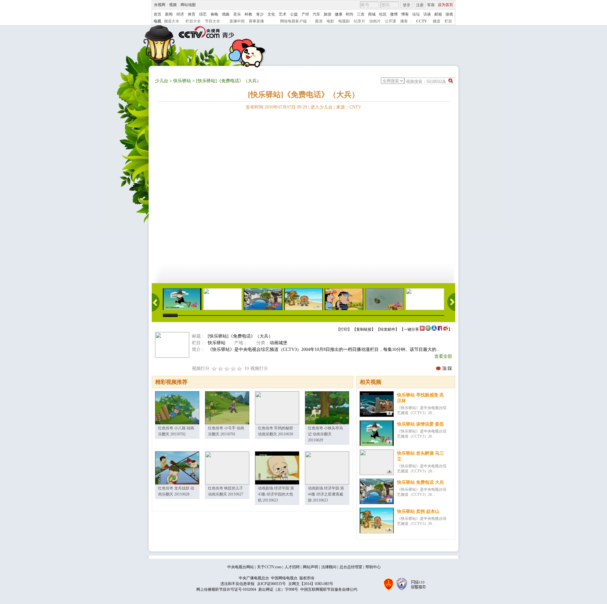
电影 (330, 21)
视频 (173, 5)
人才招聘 (292, 567)
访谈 (427, 14)
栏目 (448, 21)
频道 (436, 21)
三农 (361, 14)
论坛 (416, 14)
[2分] (214, 368)
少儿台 (161, 80)
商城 (372, 14)
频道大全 (171, 21)
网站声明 (310, 567)
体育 (191, 14)
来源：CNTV (348, 107)
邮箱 (438, 14)
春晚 (214, 14)
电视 (157, 21)
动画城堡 (278, 342)
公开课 (390, 21)
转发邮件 (387, 329)
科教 (248, 14)
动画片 (375, 21)
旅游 (327, 14)
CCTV (421, 21)
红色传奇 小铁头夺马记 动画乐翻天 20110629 (325, 434)
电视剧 (344, 21)
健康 (338, 14)
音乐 (237, 14)
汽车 (316, 14)
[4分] (221, 368)
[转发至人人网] (434, 329)
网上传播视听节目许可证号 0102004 (226, 589)
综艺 (203, 14)
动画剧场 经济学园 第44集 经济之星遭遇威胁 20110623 (326, 494)
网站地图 (188, 5)
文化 (271, 14)
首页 (157, 14)
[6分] (227, 368)
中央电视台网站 (240, 567)
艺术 (282, 14)
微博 (394, 14)
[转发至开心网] (422, 329)
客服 (431, 5)
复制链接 (363, 329)
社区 (383, 14)
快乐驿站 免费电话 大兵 (420, 482)
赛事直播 (256, 21)
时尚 (349, 14)
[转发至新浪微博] (445, 329)
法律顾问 (328, 567)
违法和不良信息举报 (237, 584)
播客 (404, 21)
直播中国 (237, 21)
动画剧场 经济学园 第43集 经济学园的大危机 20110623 (276, 494)
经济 (180, 14)
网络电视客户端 (293, 21)
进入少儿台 (321, 107)
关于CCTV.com (269, 567)
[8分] (233, 368)
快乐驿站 (182, 80)
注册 (420, 5)
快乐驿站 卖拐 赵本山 (418, 511)
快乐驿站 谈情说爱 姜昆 (420, 424)
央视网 (159, 5)
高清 (318, 21)
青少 (260, 14)
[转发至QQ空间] (428, 329)
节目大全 (212, 21)
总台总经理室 (351, 567)
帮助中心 (373, 567)
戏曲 (226, 14)
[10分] (239, 368)
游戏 (449, 14)
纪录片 (359, 21)
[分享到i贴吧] (440, 329)
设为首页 (445, 5)
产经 (305, 14)
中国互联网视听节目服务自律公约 (328, 589)
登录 (406, 5)
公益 (294, 14)
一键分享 (411, 329)
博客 (405, 14)
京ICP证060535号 (271, 584)
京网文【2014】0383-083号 (310, 584)
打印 (344, 329)
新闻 (169, 14)
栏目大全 (193, 21)
